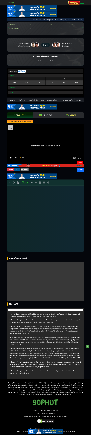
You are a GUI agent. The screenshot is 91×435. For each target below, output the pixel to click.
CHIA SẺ (80, 170)
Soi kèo (78, 100)
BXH (42, 100)
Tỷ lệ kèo (22, 100)
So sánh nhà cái (52, 100)
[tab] (20, 115)
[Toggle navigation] (82, 2)
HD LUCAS (24, 170)
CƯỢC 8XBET (74, 3)
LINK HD (10, 170)
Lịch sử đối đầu (33, 100)
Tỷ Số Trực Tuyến (67, 100)
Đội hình (12, 100)
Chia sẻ (73, 115)
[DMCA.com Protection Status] (45, 421)
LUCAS (17, 170)
